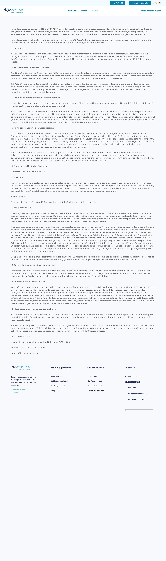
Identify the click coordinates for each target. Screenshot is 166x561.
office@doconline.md (137, 399)
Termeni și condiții (95, 386)
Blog (53, 391)
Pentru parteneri (58, 386)
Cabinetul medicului (59, 381)
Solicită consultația (140, 3)
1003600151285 (132, 382)
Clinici (95, 11)
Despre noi (92, 376)
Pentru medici (57, 376)
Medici (84, 11)
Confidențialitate (95, 381)
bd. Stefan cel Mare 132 (137, 394)
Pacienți (72, 11)
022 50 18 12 (133, 388)
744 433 (117, 3)
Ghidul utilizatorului (96, 391)
